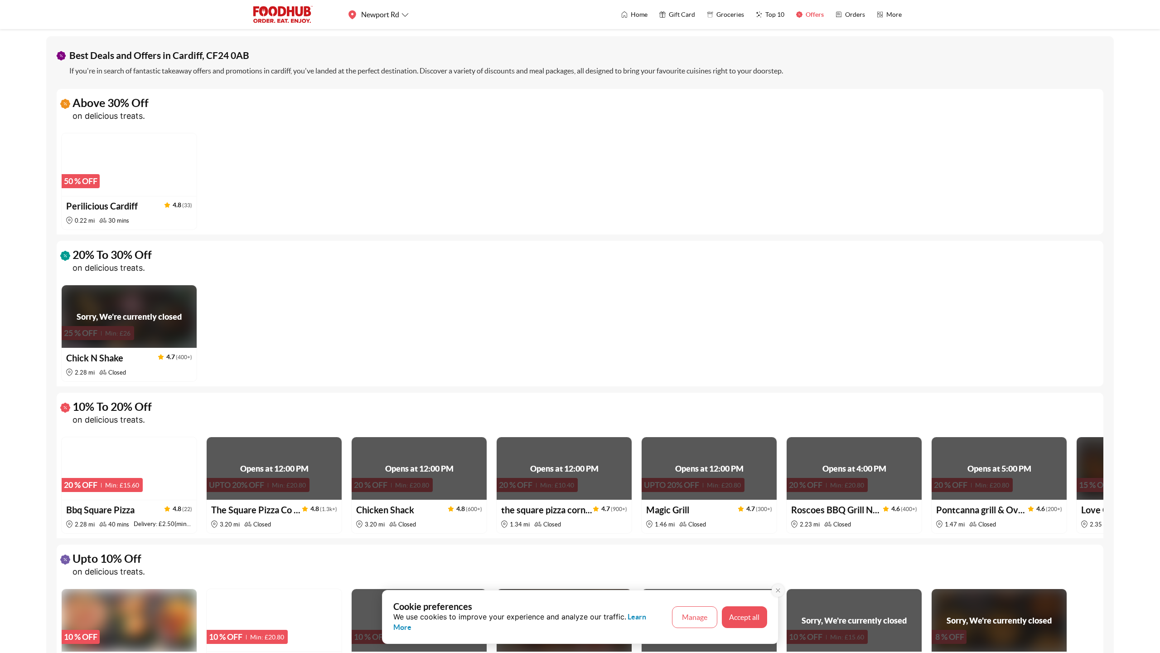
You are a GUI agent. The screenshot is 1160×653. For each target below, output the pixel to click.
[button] (129, 181)
